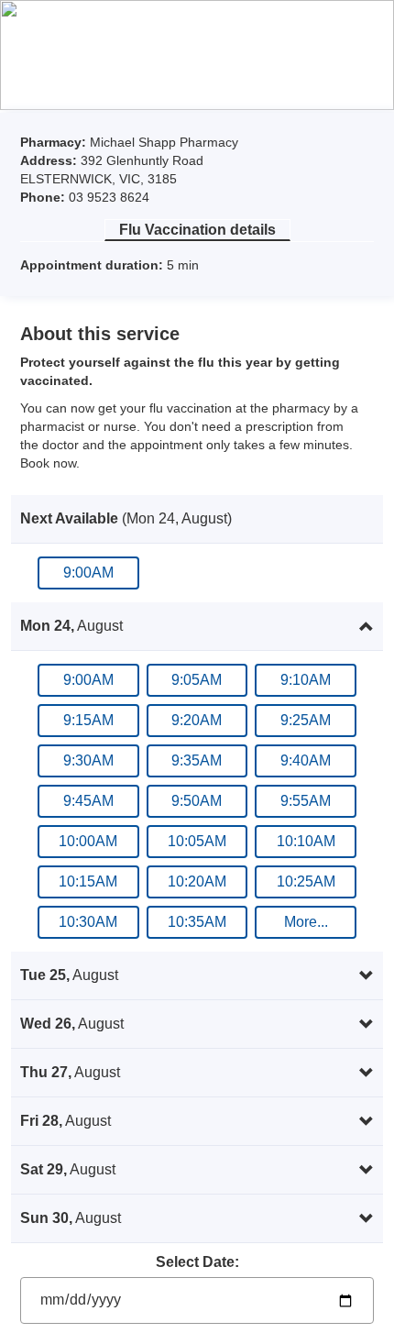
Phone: (44, 197)
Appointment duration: (93, 265)
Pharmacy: (55, 142)
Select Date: (197, 1262)
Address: (50, 160)
